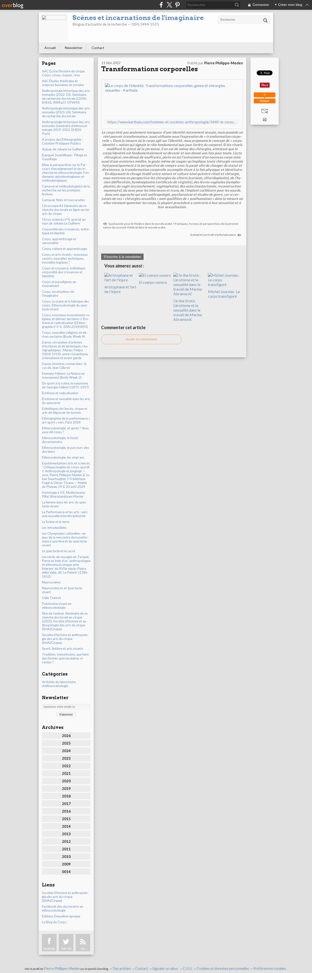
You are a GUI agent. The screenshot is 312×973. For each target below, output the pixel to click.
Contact (98, 48)
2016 (66, 811)
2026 (66, 735)
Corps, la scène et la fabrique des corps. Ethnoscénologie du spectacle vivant (65, 305)
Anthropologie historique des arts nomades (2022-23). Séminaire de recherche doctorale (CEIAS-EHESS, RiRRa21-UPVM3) (66, 96)
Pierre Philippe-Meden (62, 968)
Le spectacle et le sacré (58, 551)
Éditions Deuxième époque (61, 916)
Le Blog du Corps (54, 922)
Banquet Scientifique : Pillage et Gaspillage (64, 157)
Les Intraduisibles (54, 528)
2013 (66, 834)
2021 (66, 773)
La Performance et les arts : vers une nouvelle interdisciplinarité (65, 514)
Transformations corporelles (149, 69)
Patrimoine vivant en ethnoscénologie (56, 605)
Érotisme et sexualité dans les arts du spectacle (66, 401)
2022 (66, 766)
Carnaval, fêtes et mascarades (63, 200)
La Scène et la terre (55, 522)
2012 (66, 841)
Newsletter (73, 48)
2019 (66, 788)
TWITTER (66, 948)
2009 (66, 864)
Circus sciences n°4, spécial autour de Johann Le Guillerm (64, 221)
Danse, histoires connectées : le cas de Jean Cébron (64, 366)
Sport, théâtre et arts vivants (62, 648)
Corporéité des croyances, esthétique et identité (66, 231)
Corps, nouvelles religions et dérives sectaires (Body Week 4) (65, 334)
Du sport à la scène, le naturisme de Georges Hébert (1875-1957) (65, 385)
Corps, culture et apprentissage (64, 249)
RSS (83, 948)
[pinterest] (177, 5)
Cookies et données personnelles (223, 968)
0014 (66, 871)
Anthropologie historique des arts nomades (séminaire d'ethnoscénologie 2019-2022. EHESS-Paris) (66, 128)
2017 (66, 803)
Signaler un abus (165, 968)
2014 (66, 826)
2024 (66, 750)
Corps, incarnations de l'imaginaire (58, 293)
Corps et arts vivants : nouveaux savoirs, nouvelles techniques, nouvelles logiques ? (65, 258)
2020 (66, 781)
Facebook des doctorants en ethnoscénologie (62, 908)
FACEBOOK (49, 948)
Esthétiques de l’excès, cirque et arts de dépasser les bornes (64, 410)
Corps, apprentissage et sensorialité (59, 241)
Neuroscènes (51, 582)
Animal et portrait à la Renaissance (213, 234)
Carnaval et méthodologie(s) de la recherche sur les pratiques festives (66, 190)
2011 (66, 849)
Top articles (121, 968)
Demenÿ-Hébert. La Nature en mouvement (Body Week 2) (63, 375)
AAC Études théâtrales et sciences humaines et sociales (63, 83)
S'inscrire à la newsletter (122, 257)
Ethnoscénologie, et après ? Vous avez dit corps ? (65, 430)
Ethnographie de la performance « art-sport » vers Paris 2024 (66, 420)
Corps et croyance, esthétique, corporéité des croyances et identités (64, 272)
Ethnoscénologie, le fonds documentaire (60, 440)
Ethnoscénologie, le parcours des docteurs (65, 449)
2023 (66, 758)
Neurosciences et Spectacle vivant (62, 590)
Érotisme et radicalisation (60, 393)
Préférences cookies (269, 968)
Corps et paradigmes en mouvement (59, 284)
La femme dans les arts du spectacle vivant (64, 504)
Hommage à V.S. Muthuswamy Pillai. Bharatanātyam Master (63, 494)
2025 (66, 743)
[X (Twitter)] (169, 5)
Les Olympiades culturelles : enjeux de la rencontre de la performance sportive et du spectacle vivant (65, 539)
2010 (66, 856)
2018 (66, 796)
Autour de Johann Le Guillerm (63, 149)
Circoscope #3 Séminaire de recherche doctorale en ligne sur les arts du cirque (65, 210)
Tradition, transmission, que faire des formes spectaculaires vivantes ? (65, 658)
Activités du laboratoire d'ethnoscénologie (59, 684)
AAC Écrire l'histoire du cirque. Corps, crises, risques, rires (63, 73)
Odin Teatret (51, 598)
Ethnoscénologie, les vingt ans (63, 457)
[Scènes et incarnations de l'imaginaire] (54, 27)
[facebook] (161, 5)
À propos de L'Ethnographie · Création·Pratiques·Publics (62, 141)
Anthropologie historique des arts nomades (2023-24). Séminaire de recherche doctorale (66, 112)
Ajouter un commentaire (141, 339)
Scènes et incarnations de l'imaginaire (138, 18)
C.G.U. (188, 968)
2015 (66, 818)
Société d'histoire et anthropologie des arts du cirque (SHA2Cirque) (65, 639)
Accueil (50, 48)
